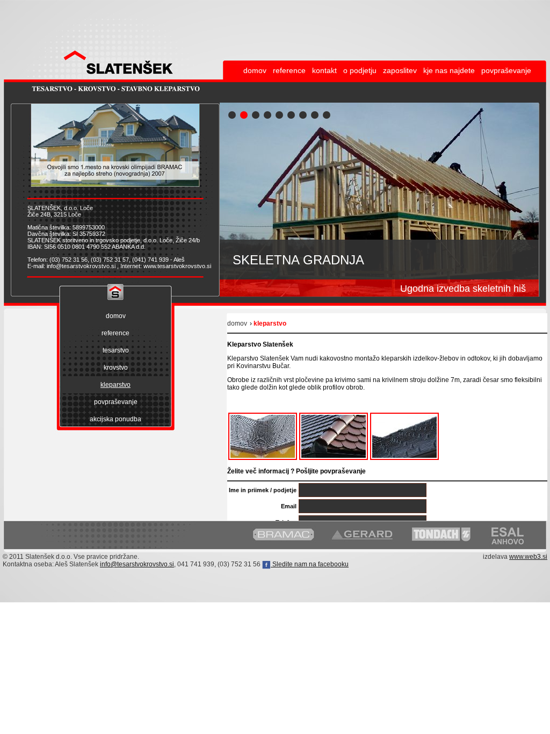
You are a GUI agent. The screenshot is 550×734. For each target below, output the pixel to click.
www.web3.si (528, 556)
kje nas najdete (449, 70)
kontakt (324, 70)
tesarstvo (116, 350)
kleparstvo (115, 384)
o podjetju (360, 70)
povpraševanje (506, 70)
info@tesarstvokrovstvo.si (137, 564)
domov (254, 70)
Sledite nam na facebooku (310, 564)
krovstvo (116, 367)
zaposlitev (400, 70)
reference (289, 70)
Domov (237, 323)
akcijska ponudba (115, 419)
